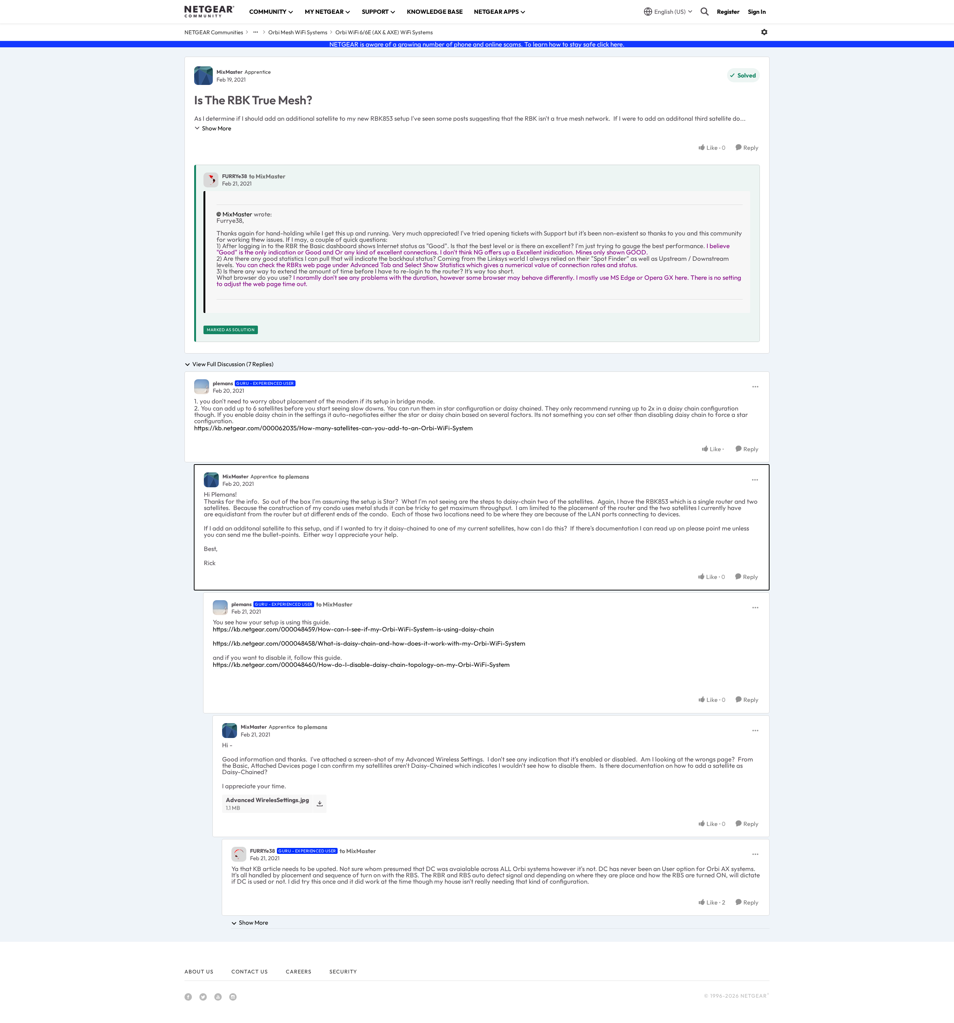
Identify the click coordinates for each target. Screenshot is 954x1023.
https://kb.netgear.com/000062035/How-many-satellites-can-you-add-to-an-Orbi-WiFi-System (333, 428)
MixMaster (230, 72)
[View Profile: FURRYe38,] (210, 179)
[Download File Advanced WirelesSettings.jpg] (319, 804)
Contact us (249, 971)
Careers (299, 971)
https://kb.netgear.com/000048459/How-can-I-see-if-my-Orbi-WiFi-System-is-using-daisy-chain (353, 629)
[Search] (704, 11)
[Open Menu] (764, 32)
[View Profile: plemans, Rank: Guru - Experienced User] (201, 386)
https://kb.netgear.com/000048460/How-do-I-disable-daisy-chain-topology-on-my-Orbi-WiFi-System (361, 664)
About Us (199, 971)
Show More (216, 128)
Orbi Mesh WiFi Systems (297, 32)
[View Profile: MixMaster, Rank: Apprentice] (203, 75)
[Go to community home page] (209, 12)
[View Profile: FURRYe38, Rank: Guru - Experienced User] (238, 854)
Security (343, 971)
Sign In (757, 11)
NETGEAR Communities (213, 32)
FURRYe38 (234, 176)
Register (728, 11)
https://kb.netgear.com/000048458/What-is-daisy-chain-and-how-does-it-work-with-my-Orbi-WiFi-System (369, 643)
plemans (223, 383)
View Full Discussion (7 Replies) (233, 364)
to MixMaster (267, 176)
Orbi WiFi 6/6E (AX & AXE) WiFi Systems (384, 32)
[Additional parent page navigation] (255, 32)
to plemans (294, 476)
